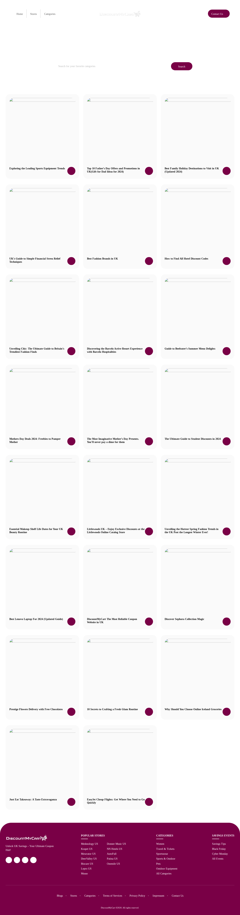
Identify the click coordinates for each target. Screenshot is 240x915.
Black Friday (219, 848)
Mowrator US (88, 853)
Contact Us (177, 895)
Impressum (158, 895)
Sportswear (162, 853)
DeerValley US (89, 858)
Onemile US (113, 863)
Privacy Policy (137, 895)
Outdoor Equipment (166, 868)
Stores (33, 13)
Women (160, 843)
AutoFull (111, 853)
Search (181, 66)
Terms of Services (112, 895)
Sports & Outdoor (165, 858)
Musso (84, 873)
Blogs (60, 895)
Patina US (112, 858)
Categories (49, 13)
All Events (217, 858)
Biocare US (87, 863)
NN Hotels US (114, 848)
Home (19, 13)
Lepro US (86, 868)
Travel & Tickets (165, 848)
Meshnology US (89, 843)
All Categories (163, 873)
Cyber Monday (220, 853)
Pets (158, 863)
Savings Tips (219, 843)
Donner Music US (116, 843)
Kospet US (86, 848)
